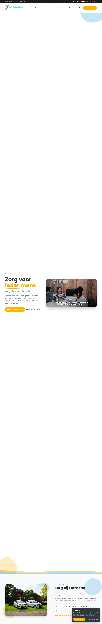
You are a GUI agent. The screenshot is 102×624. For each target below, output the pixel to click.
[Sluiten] (98, 609)
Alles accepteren (79, 619)
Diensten (37, 8)
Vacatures (53, 8)
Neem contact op (90, 8)
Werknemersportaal (74, 8)
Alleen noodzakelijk (92, 619)
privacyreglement (90, 615)
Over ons (45, 8)
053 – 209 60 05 (9, 1)
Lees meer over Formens (63, 615)
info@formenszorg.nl (20, 1)
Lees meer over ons (32, 309)
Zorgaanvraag (62, 8)
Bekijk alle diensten (13, 309)
